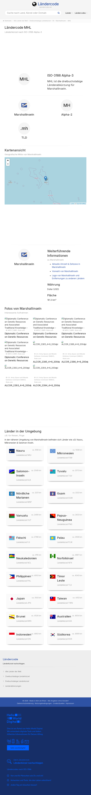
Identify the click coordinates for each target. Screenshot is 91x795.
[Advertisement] (45, 53)
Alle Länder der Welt (13, 671)
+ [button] (8, 160)
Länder (68, 13)
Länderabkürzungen (13, 686)
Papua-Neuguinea (64, 519)
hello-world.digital (18, 748)
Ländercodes (80, 13)
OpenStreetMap (81, 204)
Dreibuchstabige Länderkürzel (17, 681)
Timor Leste (64, 580)
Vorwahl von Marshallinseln (65, 271)
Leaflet (72, 204)
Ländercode (48, 4)
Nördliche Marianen (24, 497)
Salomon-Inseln (23, 475)
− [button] (8, 163)
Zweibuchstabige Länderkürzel (17, 676)
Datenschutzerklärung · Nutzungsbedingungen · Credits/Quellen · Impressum (45, 703)
